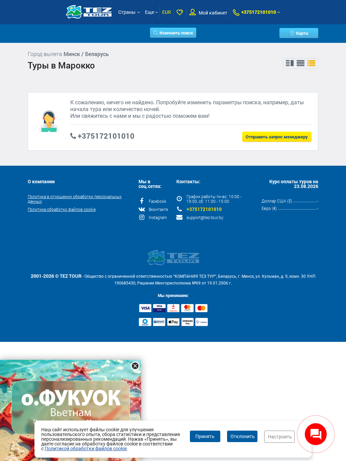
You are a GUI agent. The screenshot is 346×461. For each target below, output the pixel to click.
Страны (126, 12)
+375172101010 (258, 12)
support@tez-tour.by (205, 217)
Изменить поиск (176, 33)
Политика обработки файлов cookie (62, 209)
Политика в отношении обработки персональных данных (75, 199)
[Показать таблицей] (300, 63)
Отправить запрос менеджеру (277, 137)
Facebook (157, 201)
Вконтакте (158, 209)
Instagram (158, 217)
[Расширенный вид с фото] (311, 63)
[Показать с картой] (290, 63)
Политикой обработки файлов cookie (86, 448)
